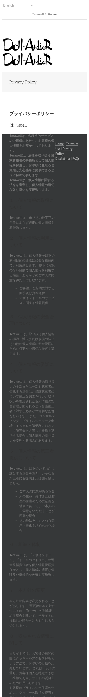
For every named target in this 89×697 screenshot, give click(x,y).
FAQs (76, 159)
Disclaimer (62, 159)
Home (59, 144)
